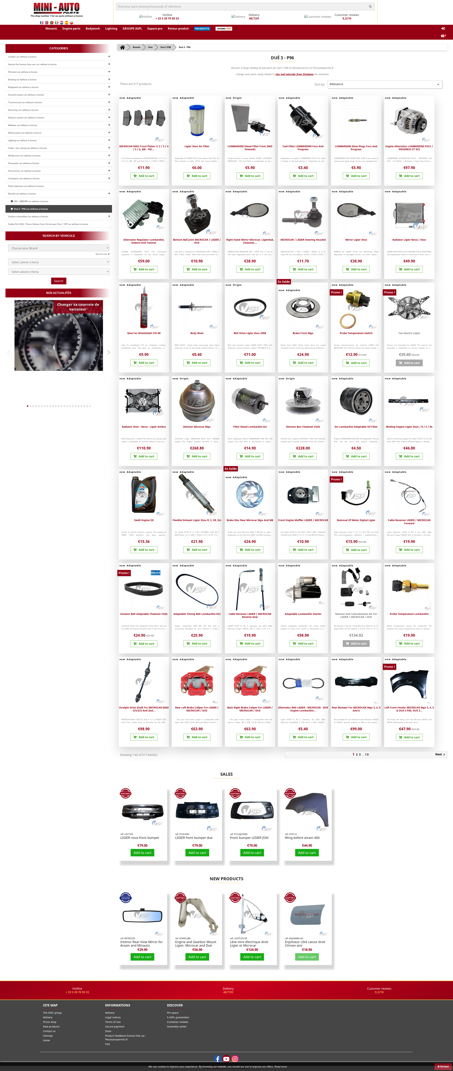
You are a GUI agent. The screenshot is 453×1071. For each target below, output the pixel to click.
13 (367, 754)
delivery (47, 1017)
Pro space (173, 1012)
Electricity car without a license (23, 109)
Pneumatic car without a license (23, 163)
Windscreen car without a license (24, 155)
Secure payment (114, 1026)
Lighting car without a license (22, 140)
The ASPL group (52, 1012)
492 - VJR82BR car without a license (30, 201)
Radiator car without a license (22, 125)
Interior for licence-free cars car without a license (32, 64)
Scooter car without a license (22, 56)
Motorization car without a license (24, 132)
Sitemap (48, 1035)
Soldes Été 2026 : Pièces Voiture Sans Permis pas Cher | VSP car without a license (48, 224)
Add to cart (142, 852)
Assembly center (177, 1026)
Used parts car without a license (24, 178)
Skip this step (101, 254)
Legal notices (113, 1017)
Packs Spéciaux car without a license (26, 186)
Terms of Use (113, 1022)
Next (440, 755)
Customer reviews (177, 1022)
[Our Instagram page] (235, 1059)
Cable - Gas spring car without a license (27, 148)
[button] (51, 28)
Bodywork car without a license (23, 87)
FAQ (107, 1044)
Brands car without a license (22, 193)
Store (108, 1031)
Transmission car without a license (25, 102)
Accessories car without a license (24, 170)
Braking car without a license (22, 79)
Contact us (49, 1031)
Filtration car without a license (23, 71)
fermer (444, 1066)
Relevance (385, 84)
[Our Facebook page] (218, 1059)
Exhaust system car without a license (26, 117)
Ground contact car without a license (26, 94)
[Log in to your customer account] (443, 28)
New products (226, 879)
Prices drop (49, 1022)
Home (46, 1040)
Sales (226, 774)
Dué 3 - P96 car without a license (30, 208)
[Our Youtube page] (226, 1059)
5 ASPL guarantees (178, 1017)
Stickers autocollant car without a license (28, 216)
